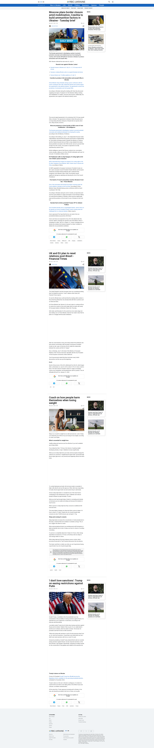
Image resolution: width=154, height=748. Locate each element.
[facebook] (81, 731)
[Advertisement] (66, 106)
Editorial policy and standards (69, 734)
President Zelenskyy (88, 8)
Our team (51, 739)
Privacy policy (66, 736)
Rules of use (51, 736)
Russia (59, 240)
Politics (77, 5)
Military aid (64, 240)
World (70, 5)
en (41, 2)
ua (38, 2)
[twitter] (86, 731)
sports (51, 570)
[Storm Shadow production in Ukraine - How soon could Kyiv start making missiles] (96, 39)
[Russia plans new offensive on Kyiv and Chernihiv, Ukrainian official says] (96, 20)
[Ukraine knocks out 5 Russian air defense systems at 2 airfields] (96, 280)
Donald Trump (80, 8)
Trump (77, 705)
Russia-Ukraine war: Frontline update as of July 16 (63, 75)
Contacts (65, 739)
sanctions (72, 705)
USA (69, 240)
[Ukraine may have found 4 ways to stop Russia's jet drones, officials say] (96, 261)
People (101, 5)
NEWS (88, 12)
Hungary (73, 240)
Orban (62, 242)
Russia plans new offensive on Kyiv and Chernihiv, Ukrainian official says (95, 28)
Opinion (94, 5)
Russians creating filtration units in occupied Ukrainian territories (67, 72)
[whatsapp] (91, 731)
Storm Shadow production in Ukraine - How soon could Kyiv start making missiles (96, 49)
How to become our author (68, 737)
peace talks (73, 8)
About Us (51, 734)
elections (57, 242)
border (66, 242)
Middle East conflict (66, 8)
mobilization (79, 240)
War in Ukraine (55, 5)
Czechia (51, 242)
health (56, 570)
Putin (63, 705)
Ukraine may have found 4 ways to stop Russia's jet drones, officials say (95, 269)
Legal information (52, 737)
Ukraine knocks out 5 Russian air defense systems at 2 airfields (94, 288)
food (60, 570)
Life (64, 5)
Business (85, 5)
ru (43, 2)
